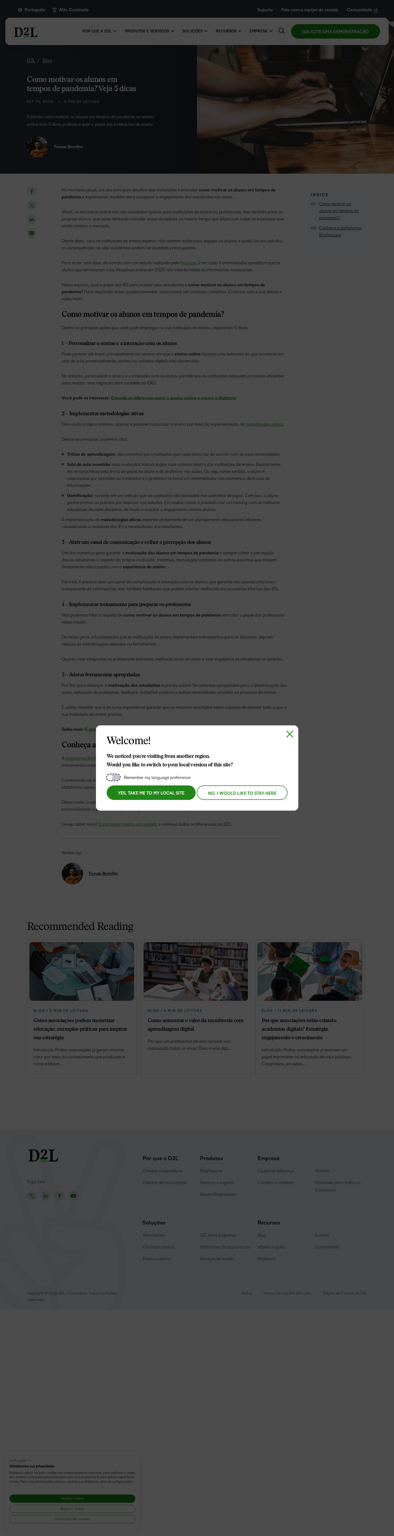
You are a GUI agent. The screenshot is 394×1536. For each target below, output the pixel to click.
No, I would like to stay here (242, 793)
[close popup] (290, 734)
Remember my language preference (157, 777)
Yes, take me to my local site (151, 793)
